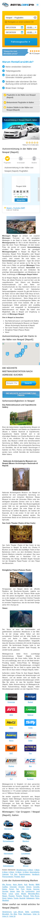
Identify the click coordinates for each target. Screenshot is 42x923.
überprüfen (21, 200)
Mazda (23, 893)
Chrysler (21, 887)
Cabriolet (5, 874)
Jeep (18, 891)
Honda (28, 889)
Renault (26, 896)
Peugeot (11, 896)
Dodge (4, 889)
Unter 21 (5, 916)
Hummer (36, 889)
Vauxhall (22, 898)
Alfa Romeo (6, 884)
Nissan (4, 896)
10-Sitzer (18, 872)
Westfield (5, 900)
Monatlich (5, 914)
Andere (34, 162)
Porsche (19, 896)
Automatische (34, 872)
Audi (25, 884)
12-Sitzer (25, 872)
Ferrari (11, 889)
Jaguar (12, 891)
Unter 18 (36, 914)
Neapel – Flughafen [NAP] (15, 208)
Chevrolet (13, 887)
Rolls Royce (34, 896)
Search (28, 383)
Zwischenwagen (24, 874)
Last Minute (18, 912)
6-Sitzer (30, 870)
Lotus (17, 893)
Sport (23, 876)
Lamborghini (30, 891)
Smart (4, 898)
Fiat (17, 889)
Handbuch (35, 874)
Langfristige (35, 912)
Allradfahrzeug (21, 870)
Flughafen (7, 162)
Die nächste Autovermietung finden (21, 394)
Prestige (17, 876)
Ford (22, 889)
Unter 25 (12, 916)
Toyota (16, 898)
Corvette (36, 887)
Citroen (28, 887)
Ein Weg (13, 914)
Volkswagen (30, 898)
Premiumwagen (7, 876)
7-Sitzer (36, 870)
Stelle (27, 912)
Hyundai (5, 891)
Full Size (13, 874)
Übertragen (27, 914)
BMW (37, 884)
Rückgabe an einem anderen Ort (20, 22)
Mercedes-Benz (33, 893)
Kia (23, 891)
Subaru (10, 898)
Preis (20, 914)
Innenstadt (21, 162)
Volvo (37, 898)
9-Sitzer (11, 872)
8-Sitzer (5, 872)
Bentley (31, 884)
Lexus (11, 893)
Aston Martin (18, 884)
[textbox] (21, 17)
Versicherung (7, 912)
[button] (16, 356)
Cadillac (5, 887)
